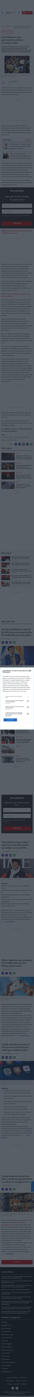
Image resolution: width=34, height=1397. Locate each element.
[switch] (27, 701)
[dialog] (17, 698)
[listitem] (17, 697)
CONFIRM (10, 720)
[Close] (30, 671)
